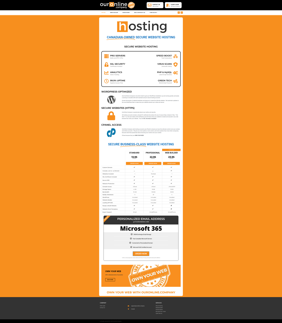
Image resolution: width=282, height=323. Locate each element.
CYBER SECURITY (153, 12)
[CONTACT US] (149, 5)
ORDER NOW (141, 253)
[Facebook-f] (179, 12)
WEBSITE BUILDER (114, 12)
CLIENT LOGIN (175, 4)
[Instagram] (182, 12)
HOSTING (103, 12)
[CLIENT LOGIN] (168, 5)
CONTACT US (156, 4)
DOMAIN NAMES (126, 12)
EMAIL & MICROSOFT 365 (139, 12)
